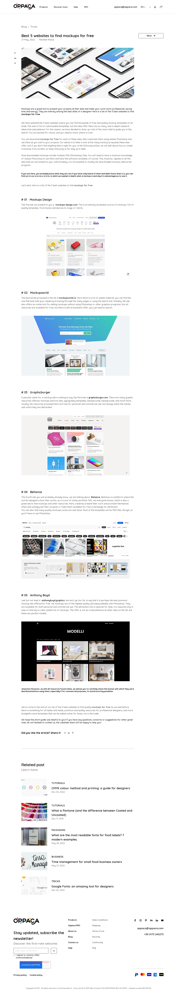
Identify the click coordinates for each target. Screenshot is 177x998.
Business (57, 856)
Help (76, 7)
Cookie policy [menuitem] (36, 975)
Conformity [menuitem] (97, 942)
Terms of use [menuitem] (98, 931)
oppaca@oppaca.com (125, 7)
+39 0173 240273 (154, 934)
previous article (42, 176)
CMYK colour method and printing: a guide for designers (91, 788)
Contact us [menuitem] (73, 942)
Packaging (58, 829)
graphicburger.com (98, 397)
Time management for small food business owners (87, 862)
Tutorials (58, 783)
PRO (86, 7)
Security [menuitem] (96, 937)
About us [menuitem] (72, 931)
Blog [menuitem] (70, 937)
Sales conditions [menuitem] (100, 920)
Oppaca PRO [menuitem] (74, 925)
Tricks (33, 26)
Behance (95, 497)
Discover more (61, 7)
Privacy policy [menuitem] (20, 975)
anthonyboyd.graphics (53, 600)
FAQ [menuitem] (94, 948)
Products (43, 7)
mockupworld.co (67, 297)
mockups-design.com (67, 204)
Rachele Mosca (46, 39)
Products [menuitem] (72, 920)
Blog (24, 26)
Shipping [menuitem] (96, 925)
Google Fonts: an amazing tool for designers (83, 886)
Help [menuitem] (70, 948)
